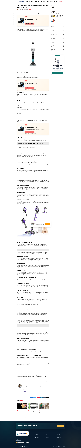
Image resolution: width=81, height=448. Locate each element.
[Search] (63, 1)
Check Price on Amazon (29, 23)
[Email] (14, 22)
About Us (47, 435)
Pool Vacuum (31, 1)
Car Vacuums (37, 1)
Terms (56, 446)
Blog (30, 9)
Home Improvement (49, 1)
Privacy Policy (58, 434)
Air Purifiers (52, 26)
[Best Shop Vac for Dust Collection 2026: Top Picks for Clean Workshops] (53, 7)
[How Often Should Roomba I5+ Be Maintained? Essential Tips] (33, 406)
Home (27, 1)
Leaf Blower (52, 42)
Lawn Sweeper (53, 41)
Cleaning (60, 1)
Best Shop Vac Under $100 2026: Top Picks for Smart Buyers (59, 20)
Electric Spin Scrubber (54, 34)
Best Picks (52, 27)
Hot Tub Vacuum (53, 38)
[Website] (25, 391)
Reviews (52, 46)
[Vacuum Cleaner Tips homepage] (22, 433)
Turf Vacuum (52, 50)
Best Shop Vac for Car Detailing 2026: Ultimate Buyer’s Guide (59, 12)
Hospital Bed (52, 37)
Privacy (54, 446)
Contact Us (60, 426)
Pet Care (55, 1)
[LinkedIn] (14, 18)
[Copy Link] (14, 24)
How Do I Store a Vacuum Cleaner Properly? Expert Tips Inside (43, 412)
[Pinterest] (14, 20)
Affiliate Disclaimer (59, 437)
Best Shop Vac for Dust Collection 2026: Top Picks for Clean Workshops (59, 7)
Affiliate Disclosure (60, 446)
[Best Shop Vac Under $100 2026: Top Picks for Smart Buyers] (53, 20)
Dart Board (52, 33)
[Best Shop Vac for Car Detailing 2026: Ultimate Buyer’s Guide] (53, 12)
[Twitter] (14, 16)
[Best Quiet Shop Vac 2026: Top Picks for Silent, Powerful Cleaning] (53, 16)
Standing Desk (53, 49)
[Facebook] (14, 14)
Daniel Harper (21, 9)
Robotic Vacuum (42, 1)
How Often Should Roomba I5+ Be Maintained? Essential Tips (33, 412)
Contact (64, 446)
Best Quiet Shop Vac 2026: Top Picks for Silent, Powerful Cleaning (59, 16)
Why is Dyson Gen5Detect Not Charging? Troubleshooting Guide (21, 412)
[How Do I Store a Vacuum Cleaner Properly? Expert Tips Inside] (44, 406)
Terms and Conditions (59, 435)
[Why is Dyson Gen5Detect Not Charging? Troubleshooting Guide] (22, 406)
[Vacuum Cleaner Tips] (21, 1)
